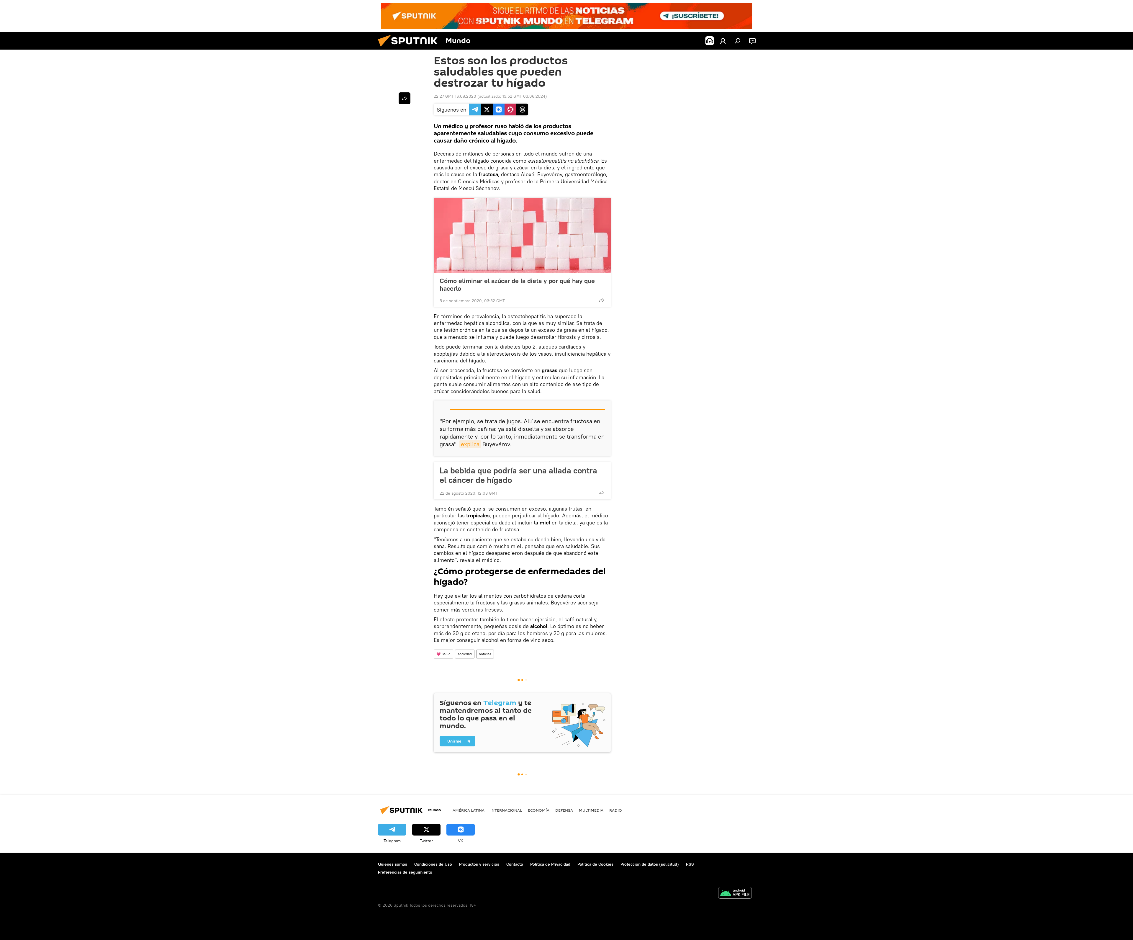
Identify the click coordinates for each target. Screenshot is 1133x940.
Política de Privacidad (550, 864)
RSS (690, 864)
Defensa (564, 810)
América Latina (468, 810)
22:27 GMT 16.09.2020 (455, 96)
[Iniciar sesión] (723, 41)
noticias (485, 654)
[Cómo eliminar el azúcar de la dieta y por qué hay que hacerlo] (522, 235)
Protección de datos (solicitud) (649, 864)
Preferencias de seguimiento (405, 872)
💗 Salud (443, 654)
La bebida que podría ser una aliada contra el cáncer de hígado (518, 475)
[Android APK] (735, 893)
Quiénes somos (392, 864)
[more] (602, 300)
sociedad (465, 654)
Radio (615, 810)
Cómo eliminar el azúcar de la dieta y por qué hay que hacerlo (517, 284)
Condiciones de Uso (433, 864)
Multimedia (591, 810)
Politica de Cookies (595, 864)
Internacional (506, 810)
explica (470, 444)
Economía (538, 810)
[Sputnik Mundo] (410, 48)
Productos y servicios (479, 864)
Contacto (514, 864)
